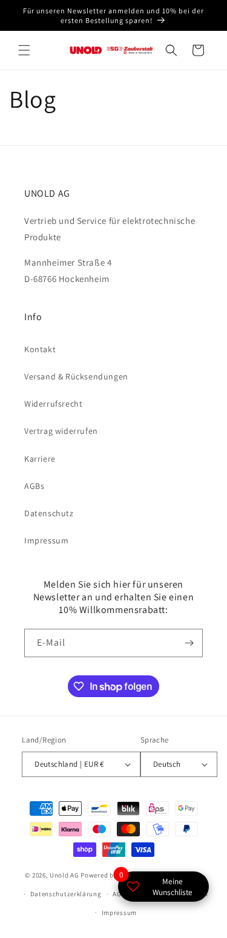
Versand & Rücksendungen (76, 376)
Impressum (46, 540)
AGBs (34, 485)
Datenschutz (49, 513)
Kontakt (40, 349)
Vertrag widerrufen (61, 430)
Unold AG (64, 875)
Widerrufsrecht (53, 403)
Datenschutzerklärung (66, 894)
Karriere (40, 458)
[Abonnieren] (189, 643)
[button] (24, 50)
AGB (119, 894)
